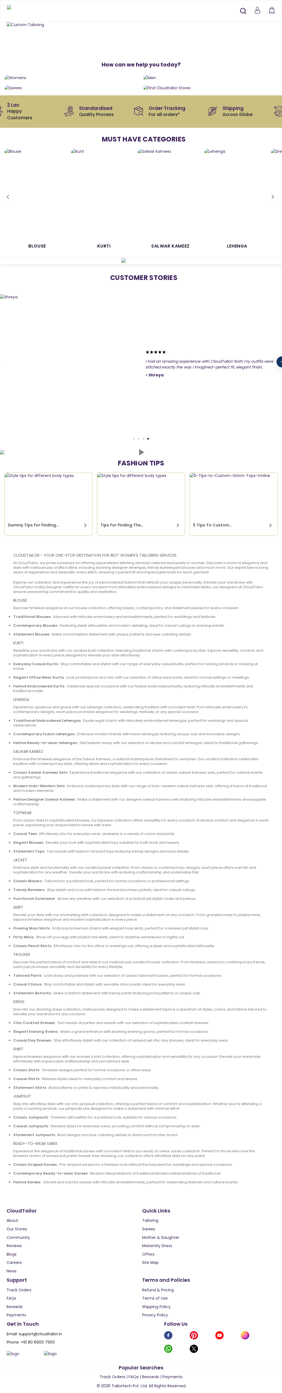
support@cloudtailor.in (40, 1334)
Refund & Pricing (158, 1290)
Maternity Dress (157, 1245)
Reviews (14, 1245)
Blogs (12, 1254)
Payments (16, 1315)
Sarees (148, 1229)
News (12, 1271)
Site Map (150, 1262)
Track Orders (19, 1290)
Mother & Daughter (160, 1237)
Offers (148, 1254)
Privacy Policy (155, 1315)
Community (18, 1237)
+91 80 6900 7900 (38, 1342)
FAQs (11, 1298)
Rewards (15, 1306)
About (12, 1220)
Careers (14, 1262)
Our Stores (17, 1229)
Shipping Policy (156, 1306)
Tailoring (150, 1220)
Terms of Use (155, 1298)
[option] (141, 25)
